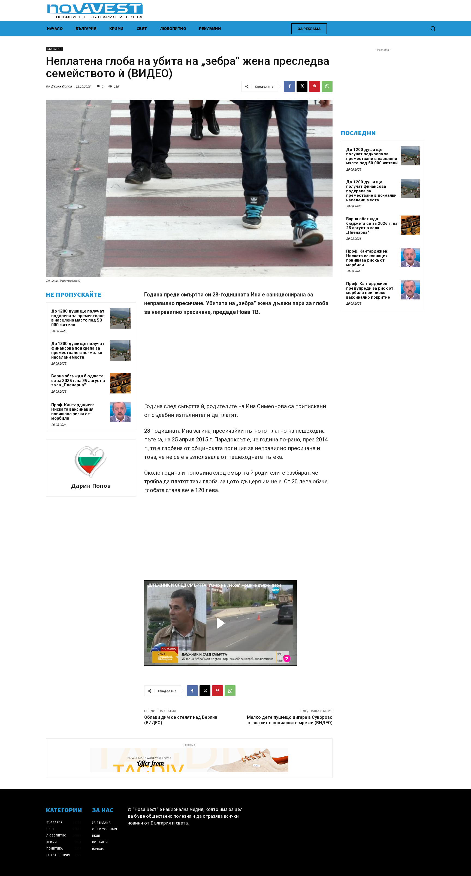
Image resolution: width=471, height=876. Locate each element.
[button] (432, 28)
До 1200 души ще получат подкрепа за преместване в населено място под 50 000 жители (78, 318)
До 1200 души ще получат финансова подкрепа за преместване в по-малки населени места (77, 350)
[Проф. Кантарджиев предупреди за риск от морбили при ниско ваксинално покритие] (410, 289)
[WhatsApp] (327, 86)
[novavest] (249, 10)
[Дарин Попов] (90, 461)
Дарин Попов (61, 86)
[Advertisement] (238, 361)
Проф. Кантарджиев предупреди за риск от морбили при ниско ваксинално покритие (369, 290)
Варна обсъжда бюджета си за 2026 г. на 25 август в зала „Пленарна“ (78, 380)
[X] (302, 86)
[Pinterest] (314, 86)
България (54, 49)
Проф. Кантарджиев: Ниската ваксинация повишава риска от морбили (72, 411)
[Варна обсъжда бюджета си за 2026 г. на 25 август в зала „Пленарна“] (120, 383)
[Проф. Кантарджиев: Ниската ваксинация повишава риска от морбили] (120, 412)
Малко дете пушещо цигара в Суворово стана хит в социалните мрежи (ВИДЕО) (290, 720)
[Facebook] (289, 86)
